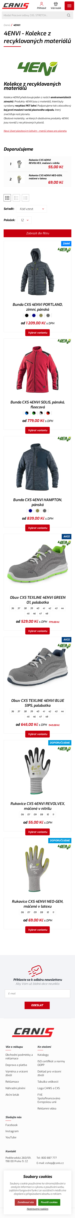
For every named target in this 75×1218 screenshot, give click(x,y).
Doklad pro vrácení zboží (49, 1073)
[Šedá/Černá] (41, 413)
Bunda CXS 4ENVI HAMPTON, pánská (37, 502)
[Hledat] (68, 15)
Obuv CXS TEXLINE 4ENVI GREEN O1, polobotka (37, 600)
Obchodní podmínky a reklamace (19, 1056)
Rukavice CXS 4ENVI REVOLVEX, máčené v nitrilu (37, 806)
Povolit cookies (49, 1202)
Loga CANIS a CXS (49, 1088)
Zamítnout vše (25, 1202)
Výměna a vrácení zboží (16, 1073)
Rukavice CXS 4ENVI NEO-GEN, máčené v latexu (37, 904)
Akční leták (12, 1095)
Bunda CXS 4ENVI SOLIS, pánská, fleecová (37, 405)
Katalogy (43, 1055)
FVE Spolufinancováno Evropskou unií (49, 1098)
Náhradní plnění (15, 1088)
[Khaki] (41, 315)
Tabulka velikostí (48, 1082)
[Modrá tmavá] (34, 315)
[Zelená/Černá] (34, 413)
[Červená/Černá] (48, 413)
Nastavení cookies (37, 1209)
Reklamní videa (47, 1108)
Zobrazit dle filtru (37, 233)
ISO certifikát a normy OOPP (51, 1063)
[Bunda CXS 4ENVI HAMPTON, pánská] (37, 467)
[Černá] (26, 315)
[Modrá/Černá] (26, 413)
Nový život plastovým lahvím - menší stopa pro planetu (35, 130)
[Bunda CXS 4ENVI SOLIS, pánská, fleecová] (37, 369)
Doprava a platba (16, 1065)
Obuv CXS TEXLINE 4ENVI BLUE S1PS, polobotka (37, 703)
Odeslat (37, 1005)
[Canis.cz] (16, 5)
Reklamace (12, 1082)
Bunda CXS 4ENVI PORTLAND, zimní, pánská (38, 307)
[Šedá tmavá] (48, 315)
